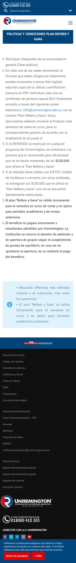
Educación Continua (13, 487)
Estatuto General (11, 461)
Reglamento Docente (13, 480)
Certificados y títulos (13, 374)
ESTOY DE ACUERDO (17, 556)
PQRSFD (7, 443)
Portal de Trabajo (11, 380)
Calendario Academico (14, 368)
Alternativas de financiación (16, 411)
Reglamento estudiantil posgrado (19, 467)
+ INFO (38, 556)
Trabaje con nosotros (13, 361)
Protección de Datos (13, 437)
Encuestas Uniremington (15, 400)
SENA (5, 387)
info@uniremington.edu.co (42, 110)
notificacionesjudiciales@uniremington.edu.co (26, 450)
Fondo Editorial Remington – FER (19, 417)
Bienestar (7, 424)
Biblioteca (8, 430)
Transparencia (9, 393)
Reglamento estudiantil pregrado (19, 474)
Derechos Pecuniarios (13, 355)
